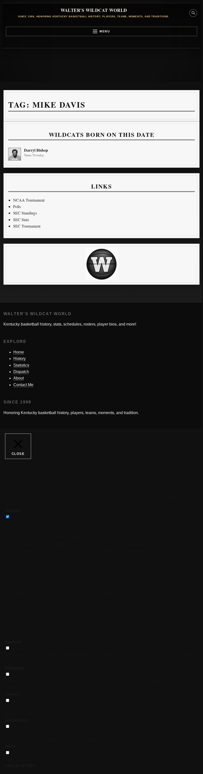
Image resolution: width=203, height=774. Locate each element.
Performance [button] (15, 667)
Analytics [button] (12, 693)
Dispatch (21, 372)
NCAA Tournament (29, 200)
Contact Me (23, 385)
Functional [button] (13, 641)
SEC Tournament (26, 226)
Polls (17, 206)
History (19, 358)
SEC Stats (21, 219)
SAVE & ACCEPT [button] (20, 765)
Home (18, 352)
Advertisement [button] (16, 720)
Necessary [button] (13, 510)
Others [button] (10, 746)
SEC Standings (25, 212)
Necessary (19, 516)
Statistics (21, 365)
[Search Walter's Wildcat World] (193, 13)
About (18, 378)
